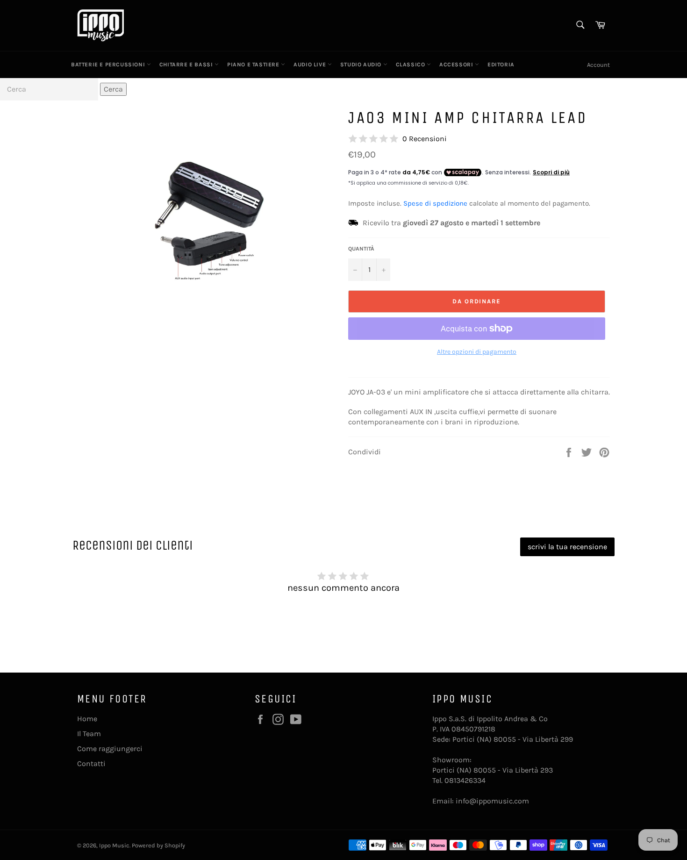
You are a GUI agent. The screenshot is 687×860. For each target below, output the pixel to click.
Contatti (91, 763)
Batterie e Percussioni (109, 64)
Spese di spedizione (435, 203)
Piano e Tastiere (254, 64)
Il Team (89, 733)
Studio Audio (361, 64)
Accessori (457, 64)
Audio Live (310, 64)
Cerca (113, 89)
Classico (411, 64)
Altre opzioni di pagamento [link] (476, 352)
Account (598, 64)
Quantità (361, 248)
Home (87, 718)
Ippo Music (114, 845)
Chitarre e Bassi (187, 64)
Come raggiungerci (110, 748)
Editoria (501, 64)
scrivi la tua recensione (567, 546)
